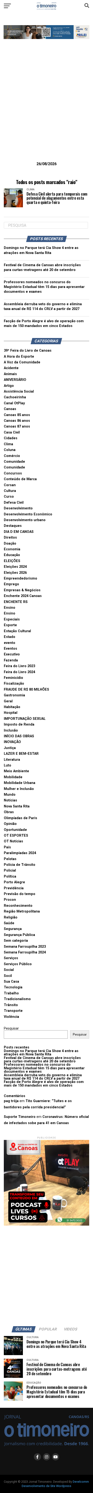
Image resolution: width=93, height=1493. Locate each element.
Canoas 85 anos (17, 415)
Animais (10, 374)
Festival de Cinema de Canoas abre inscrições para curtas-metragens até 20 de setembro (42, 1059)
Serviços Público (18, 964)
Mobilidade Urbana (19, 783)
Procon (10, 900)
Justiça (10, 748)
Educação (12, 555)
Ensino (9, 608)
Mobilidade (13, 777)
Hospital (10, 713)
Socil (8, 976)
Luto (7, 765)
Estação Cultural (17, 631)
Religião (10, 917)
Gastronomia (14, 695)
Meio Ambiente (16, 771)
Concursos (13, 473)
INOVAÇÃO (12, 742)
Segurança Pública (19, 935)
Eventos (10, 649)
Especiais (12, 619)
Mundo (10, 795)
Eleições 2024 (15, 567)
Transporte (13, 1011)
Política (10, 876)
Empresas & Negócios (22, 590)
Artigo (9, 386)
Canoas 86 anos (17, 421)
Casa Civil (12, 432)
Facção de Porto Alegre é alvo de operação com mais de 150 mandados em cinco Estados (44, 1083)
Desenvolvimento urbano (25, 520)
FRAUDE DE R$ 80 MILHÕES (26, 689)
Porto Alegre (14, 882)
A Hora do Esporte (19, 357)
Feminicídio (13, 678)
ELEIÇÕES (12, 561)
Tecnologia (13, 987)
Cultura (10, 491)
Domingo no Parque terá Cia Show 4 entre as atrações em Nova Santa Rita (41, 1052)
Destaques (13, 526)
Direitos (10, 537)
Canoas (10, 409)
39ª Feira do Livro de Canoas (28, 351)
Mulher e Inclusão (19, 789)
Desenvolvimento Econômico (28, 514)
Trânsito (11, 1005)
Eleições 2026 (15, 573)
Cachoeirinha (15, 397)
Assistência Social (19, 391)
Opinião (10, 824)
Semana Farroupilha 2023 (25, 947)
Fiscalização (14, 684)
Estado (9, 637)
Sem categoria (16, 941)
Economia (12, 549)
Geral (8, 701)
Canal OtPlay (14, 403)
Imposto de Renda (19, 724)
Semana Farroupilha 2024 (25, 952)
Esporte (10, 625)
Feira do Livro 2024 (19, 672)
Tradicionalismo (17, 999)
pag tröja (11, 1101)
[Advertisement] (46, 107)
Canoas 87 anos (17, 426)
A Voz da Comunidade (22, 362)
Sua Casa (11, 982)
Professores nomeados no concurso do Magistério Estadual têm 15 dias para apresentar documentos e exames (44, 287)
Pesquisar (11, 1028)
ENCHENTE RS (16, 602)
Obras (9, 812)
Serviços (11, 958)
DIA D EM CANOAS (19, 532)
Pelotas (10, 859)
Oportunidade (15, 830)
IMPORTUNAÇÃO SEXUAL (25, 719)
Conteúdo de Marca (20, 479)
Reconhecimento (18, 906)
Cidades (10, 438)
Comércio (12, 456)
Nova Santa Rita (17, 806)
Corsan (10, 485)
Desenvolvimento (18, 508)
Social (9, 970)
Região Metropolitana (22, 911)
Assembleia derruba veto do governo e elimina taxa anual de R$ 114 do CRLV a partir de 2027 (43, 1077)
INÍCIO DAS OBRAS (19, 736)
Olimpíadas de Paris (20, 818)
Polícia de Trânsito (19, 865)
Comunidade (14, 462)
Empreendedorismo (20, 578)
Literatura (12, 760)
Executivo (12, 654)
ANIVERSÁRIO (15, 380)
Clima (8, 444)
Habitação (12, 707)
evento (9, 643)
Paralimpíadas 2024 (20, 853)
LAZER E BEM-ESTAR (21, 754)
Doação (10, 543)
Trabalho (11, 993)
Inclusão (11, 730)
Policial (10, 870)
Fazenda (11, 660)
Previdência (14, 888)
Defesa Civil (14, 503)
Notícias (10, 800)
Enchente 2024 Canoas (23, 596)
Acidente (11, 368)
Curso (9, 497)
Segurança (13, 929)
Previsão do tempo (19, 894)
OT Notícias (13, 841)
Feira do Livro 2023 (19, 666)
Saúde (9, 923)
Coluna (10, 450)
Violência (11, 1017)
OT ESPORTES (16, 836)
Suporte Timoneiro (20, 1117)
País (7, 847)
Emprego (11, 584)
